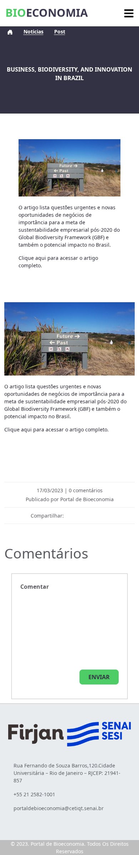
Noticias (33, 31)
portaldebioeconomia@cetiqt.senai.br (59, 808)
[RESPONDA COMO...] (99, 677)
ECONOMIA (46, 12)
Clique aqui (32, 258)
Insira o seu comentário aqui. (34, 586)
